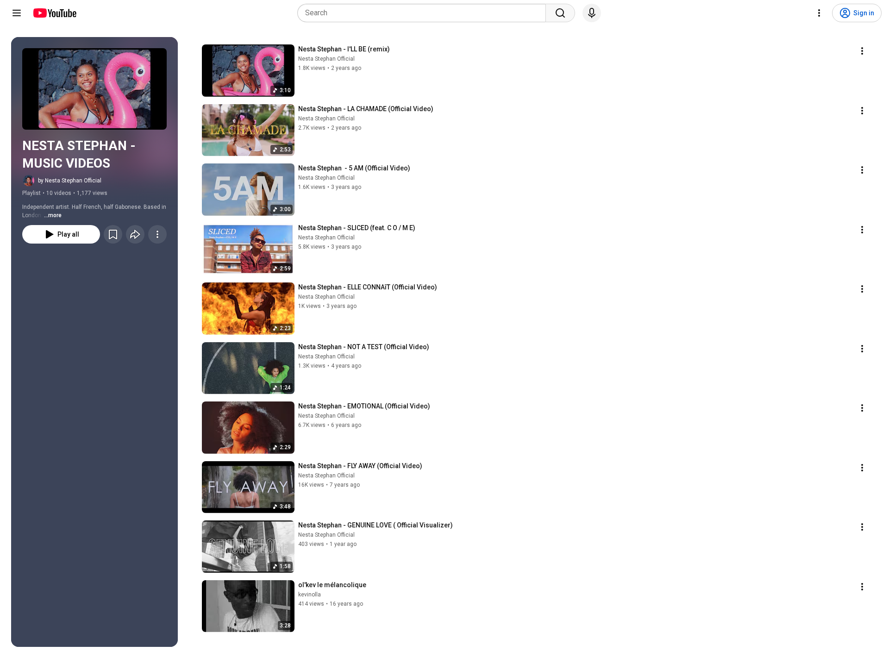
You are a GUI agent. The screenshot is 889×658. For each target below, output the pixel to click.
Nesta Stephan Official (326, 59)
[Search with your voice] (591, 13)
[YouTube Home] (54, 13)
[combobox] (424, 13)
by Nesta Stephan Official (69, 180)
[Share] (135, 234)
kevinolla (309, 594)
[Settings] (819, 13)
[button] (94, 89)
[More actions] (157, 234)
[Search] (560, 13)
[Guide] (16, 13)
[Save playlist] (113, 234)
